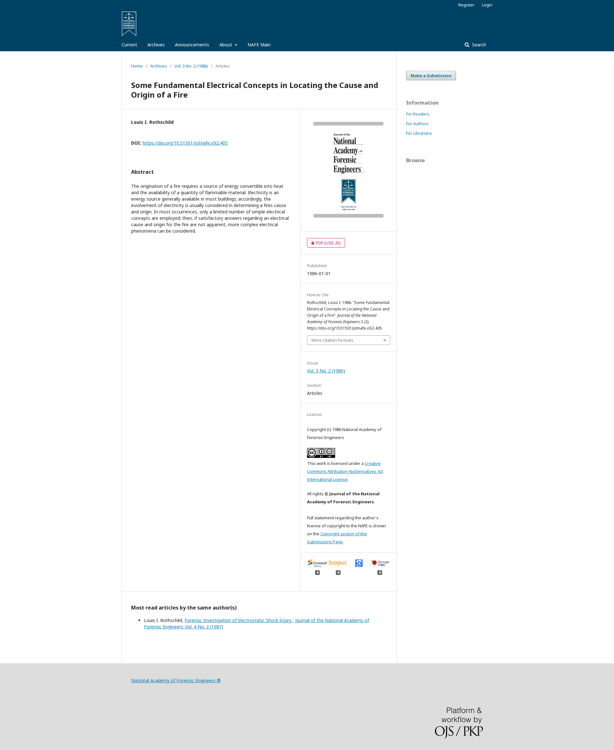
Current (129, 45)
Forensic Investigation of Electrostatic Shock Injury (239, 620)
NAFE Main (259, 45)
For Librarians (419, 133)
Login (487, 5)
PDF (324, 243)
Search (478, 45)
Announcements (192, 45)
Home (137, 66)
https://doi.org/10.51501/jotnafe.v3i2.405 (185, 143)
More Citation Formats (332, 340)
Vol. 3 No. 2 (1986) (191, 66)
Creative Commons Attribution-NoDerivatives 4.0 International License (345, 471)
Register (466, 5)
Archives (156, 45)
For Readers (417, 114)
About (226, 45)
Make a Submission (431, 75)
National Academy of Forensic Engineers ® (176, 680)
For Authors (417, 123)
